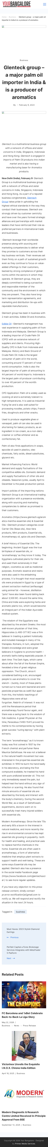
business (20, 911)
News (17, 1025)
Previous (14, 937)
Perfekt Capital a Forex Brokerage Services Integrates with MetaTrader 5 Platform (23, 950)
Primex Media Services (25, 1144)
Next (9, 958)
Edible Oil (6, 323)
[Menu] (44, 4)
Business (24, 60)
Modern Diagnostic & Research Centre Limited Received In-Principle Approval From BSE (24, 1116)
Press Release (29, 1025)
